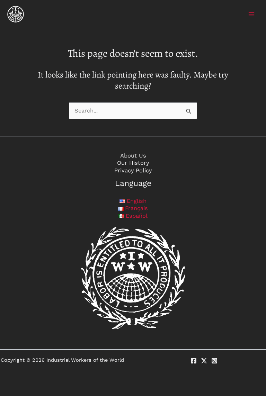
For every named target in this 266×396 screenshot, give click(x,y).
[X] (204, 361)
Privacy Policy (133, 170)
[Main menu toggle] (251, 14)
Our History (133, 163)
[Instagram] (214, 361)
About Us (133, 155)
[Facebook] (193, 361)
